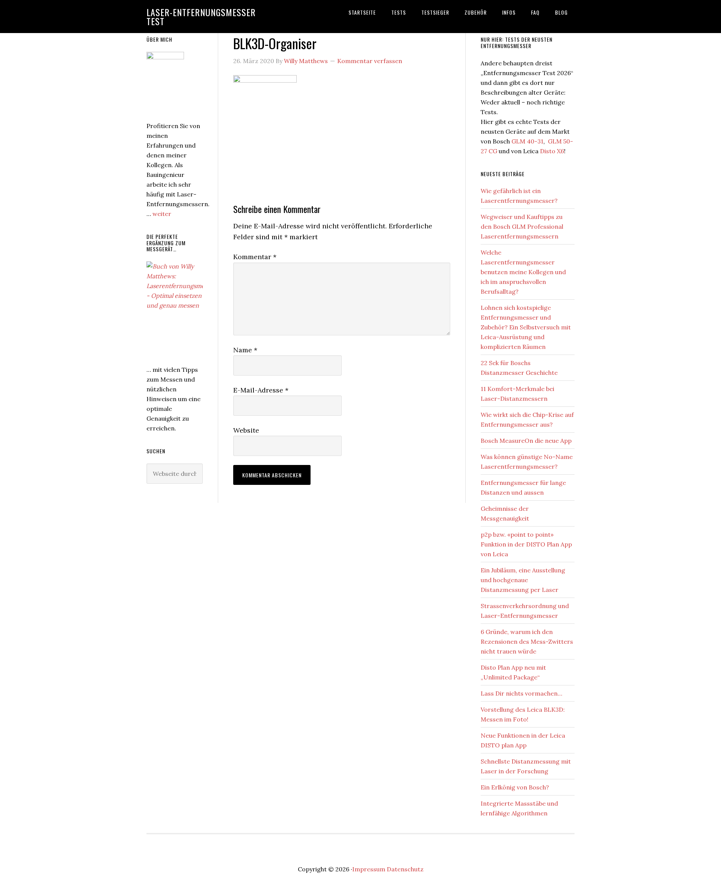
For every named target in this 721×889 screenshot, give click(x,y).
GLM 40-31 (527, 141)
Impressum (368, 869)
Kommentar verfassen (369, 61)
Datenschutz (405, 869)
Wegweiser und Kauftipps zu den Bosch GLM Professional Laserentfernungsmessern (522, 226)
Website (246, 430)
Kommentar (254, 256)
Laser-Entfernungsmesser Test (201, 16)
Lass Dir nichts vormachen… (521, 693)
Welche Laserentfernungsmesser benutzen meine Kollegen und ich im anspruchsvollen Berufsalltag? (523, 272)
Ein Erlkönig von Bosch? (515, 787)
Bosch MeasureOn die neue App (526, 440)
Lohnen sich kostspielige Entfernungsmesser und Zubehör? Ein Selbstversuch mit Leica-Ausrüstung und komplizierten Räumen (526, 327)
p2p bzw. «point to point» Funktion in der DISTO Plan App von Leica (526, 544)
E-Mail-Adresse (260, 390)
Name (245, 350)
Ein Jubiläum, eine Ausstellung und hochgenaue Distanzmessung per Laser (523, 579)
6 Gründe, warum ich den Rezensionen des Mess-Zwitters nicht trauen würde (527, 641)
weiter (161, 213)
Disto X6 (552, 151)
